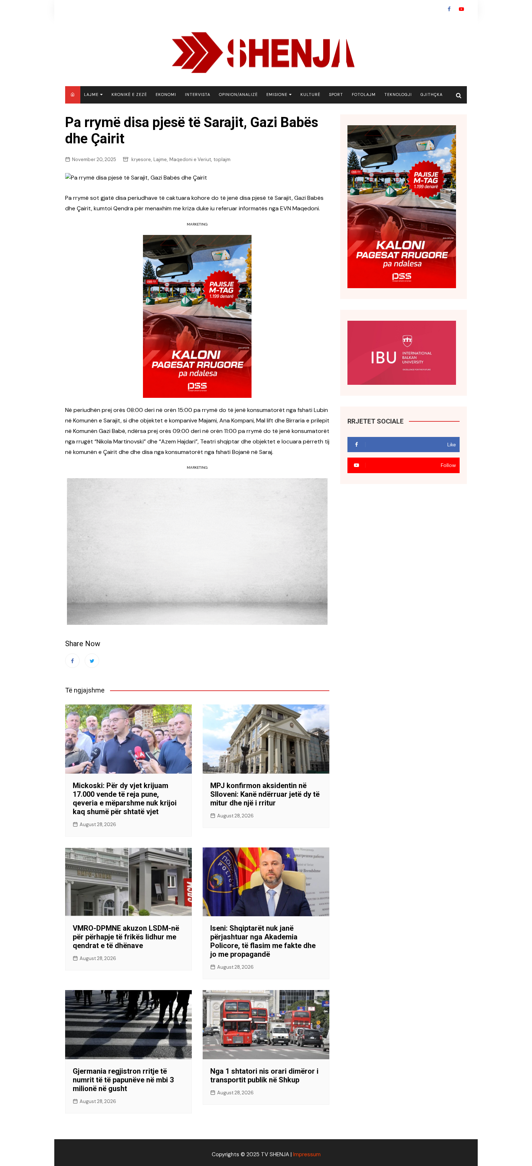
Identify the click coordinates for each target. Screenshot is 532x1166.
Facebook (449, 9)
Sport (336, 94)
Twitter (92, 660)
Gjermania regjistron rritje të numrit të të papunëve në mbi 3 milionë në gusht (123, 1080)
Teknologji (398, 94)
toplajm (222, 159)
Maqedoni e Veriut (190, 159)
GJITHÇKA (432, 94)
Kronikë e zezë (129, 94)
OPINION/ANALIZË (238, 94)
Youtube (461, 9)
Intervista (197, 94)
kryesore (141, 159)
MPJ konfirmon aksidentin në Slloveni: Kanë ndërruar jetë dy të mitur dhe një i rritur (265, 794)
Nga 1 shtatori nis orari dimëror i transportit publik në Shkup (264, 1075)
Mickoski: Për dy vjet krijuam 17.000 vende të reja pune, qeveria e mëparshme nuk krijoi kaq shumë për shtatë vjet (125, 798)
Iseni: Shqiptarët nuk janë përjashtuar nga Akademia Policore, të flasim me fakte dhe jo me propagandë (263, 941)
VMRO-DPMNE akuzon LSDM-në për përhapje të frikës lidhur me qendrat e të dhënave (126, 937)
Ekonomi (166, 94)
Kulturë (310, 94)
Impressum (307, 1154)
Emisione (276, 94)
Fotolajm (364, 94)
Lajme (91, 94)
